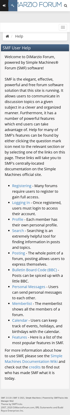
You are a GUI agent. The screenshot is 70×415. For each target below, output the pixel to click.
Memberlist (22, 303)
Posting (18, 253)
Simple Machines (33, 398)
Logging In (21, 202)
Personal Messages (28, 286)
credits (35, 367)
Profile (17, 219)
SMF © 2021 (18, 398)
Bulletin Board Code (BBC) (34, 269)
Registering (21, 185)
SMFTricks (17, 404)
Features (19, 337)
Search (18, 230)
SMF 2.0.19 (6, 398)
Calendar (20, 320)
